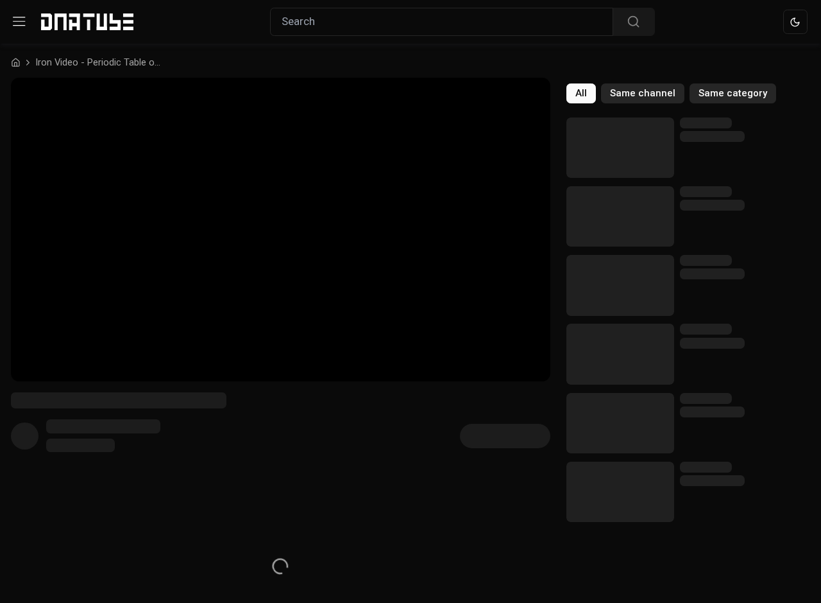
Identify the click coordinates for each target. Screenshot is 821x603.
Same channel (642, 93)
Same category (732, 93)
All (581, 93)
